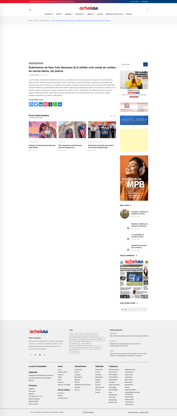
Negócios (90, 14)
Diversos (97, 384)
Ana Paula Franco (114, 369)
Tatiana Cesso (129, 404)
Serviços (100, 14)
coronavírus (74, 352)
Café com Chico (33, 404)
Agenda (60, 395)
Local (112, 351)
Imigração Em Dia (130, 369)
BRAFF (89, 335)
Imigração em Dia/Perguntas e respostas (41, 375)
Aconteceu (61, 393)
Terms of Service (54, 412)
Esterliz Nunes (113, 395)
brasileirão (83, 339)
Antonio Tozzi (113, 372)
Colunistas (113, 366)
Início (32, 412)
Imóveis (58, 14)
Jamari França (129, 372)
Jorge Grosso (129, 374)
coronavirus (96, 347)
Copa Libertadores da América (80, 347)
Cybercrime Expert (114, 384)
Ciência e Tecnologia (64, 384)
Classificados (80, 366)
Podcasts (33, 385)
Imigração (61, 142)
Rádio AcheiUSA (33, 401)
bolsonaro (80, 335)
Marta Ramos (129, 384)
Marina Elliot (128, 382)
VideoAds (99, 366)
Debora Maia (35, 75)
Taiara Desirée (129, 402)
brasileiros (74, 339)
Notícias (31, 380)
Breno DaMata (113, 374)
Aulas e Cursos (99, 387)
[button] (110, 116)
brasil (95, 335)
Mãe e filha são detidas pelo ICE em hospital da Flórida (58, 1)
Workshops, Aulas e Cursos (114, 14)
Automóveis (48, 14)
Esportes (60, 382)
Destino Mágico (113, 389)
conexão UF (74, 343)
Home (30, 20)
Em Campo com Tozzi (35, 396)
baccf (72, 335)
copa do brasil (85, 343)
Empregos (68, 14)
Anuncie (77, 389)
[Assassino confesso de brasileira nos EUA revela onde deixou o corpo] (124, 214)
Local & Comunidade (37, 366)
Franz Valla (112, 397)
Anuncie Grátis (38, 412)
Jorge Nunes (128, 377)
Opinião (127, 387)
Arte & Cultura (64, 390)
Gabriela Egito (113, 400)
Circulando (112, 382)
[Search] (147, 10)
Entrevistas (32, 391)
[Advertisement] (88, 38)
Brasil (90, 142)
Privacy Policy (45, 412)
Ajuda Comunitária (34, 399)
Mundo (60, 377)
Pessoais (129, 14)
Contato (62, 412)
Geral (36, 20)
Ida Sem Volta (113, 402)
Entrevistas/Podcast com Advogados (40, 378)
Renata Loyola (129, 397)
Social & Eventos (63, 398)
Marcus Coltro (129, 379)
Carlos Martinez (113, 377)
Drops (110, 392)
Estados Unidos (45, 20)
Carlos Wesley (113, 379)
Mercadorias (79, 14)
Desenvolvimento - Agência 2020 (138, 412)
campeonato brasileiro (96, 339)
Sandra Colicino (129, 399)
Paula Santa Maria (130, 389)
